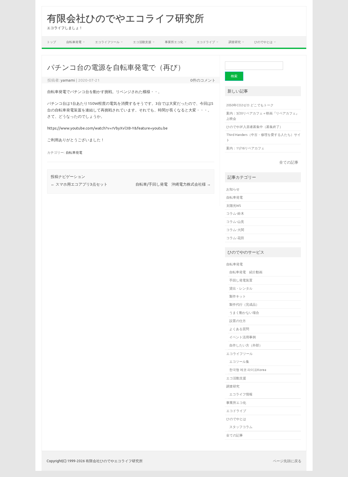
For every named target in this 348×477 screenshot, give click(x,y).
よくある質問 (239, 329)
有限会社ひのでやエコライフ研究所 (125, 18)
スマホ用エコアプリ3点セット (79, 184)
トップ (51, 42)
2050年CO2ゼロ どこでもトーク (250, 105)
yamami (68, 80)
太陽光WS (233, 205)
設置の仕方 (237, 321)
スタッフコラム (240, 427)
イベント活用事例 (242, 337)
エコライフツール (107, 42)
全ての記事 (288, 162)
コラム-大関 (235, 229)
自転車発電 (74, 42)
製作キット (237, 296)
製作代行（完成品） (244, 304)
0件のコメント (203, 80)
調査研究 (235, 42)
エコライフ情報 (240, 394)
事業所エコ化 (174, 42)
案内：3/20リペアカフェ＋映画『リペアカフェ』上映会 (262, 115)
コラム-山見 (235, 221)
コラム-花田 (235, 238)
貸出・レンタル (240, 288)
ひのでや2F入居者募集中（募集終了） (254, 126)
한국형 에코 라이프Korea (247, 369)
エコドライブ (206, 42)
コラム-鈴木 (235, 213)
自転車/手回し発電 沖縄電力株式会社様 (173, 184)
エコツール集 (239, 361)
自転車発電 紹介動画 (245, 272)
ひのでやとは (263, 42)
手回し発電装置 (240, 280)
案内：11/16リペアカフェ (245, 148)
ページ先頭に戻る (287, 461)
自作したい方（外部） (245, 345)
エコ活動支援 (142, 42)
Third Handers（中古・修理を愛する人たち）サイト (263, 137)
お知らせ (232, 189)
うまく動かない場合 (244, 312)
